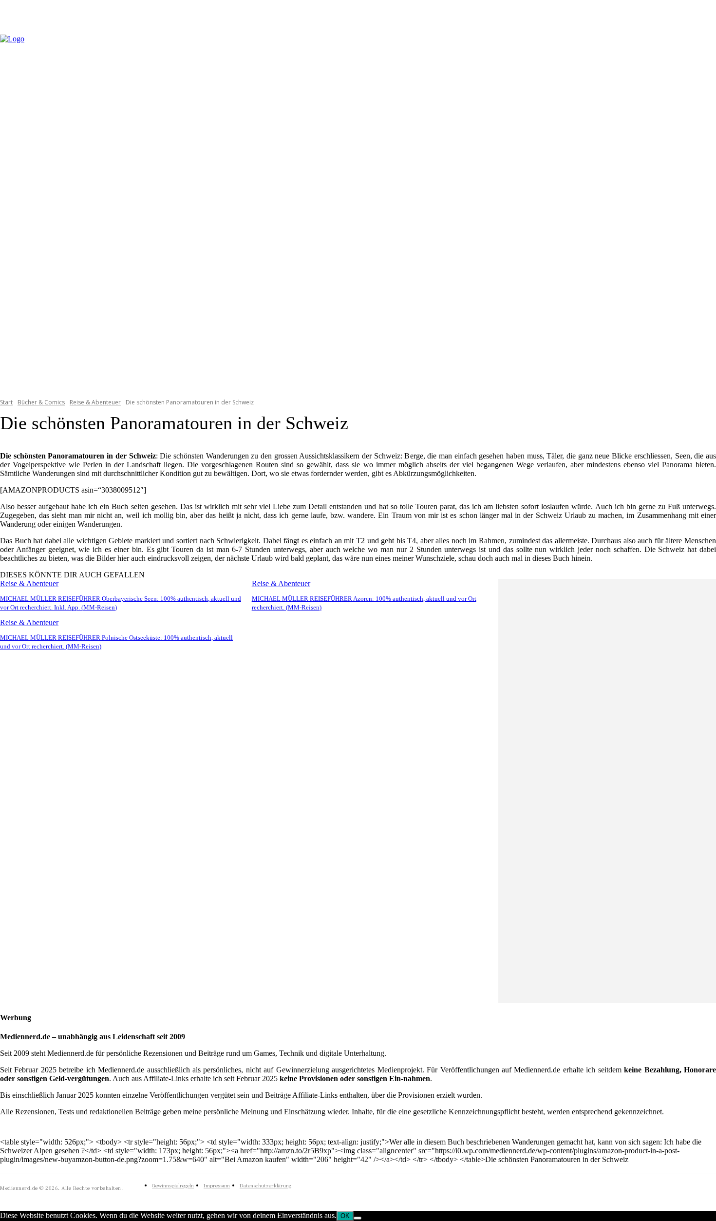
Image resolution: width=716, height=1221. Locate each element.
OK (345, 1216)
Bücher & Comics (41, 402)
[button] (704, 210)
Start (6, 402)
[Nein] (357, 1218)
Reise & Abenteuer (95, 402)
